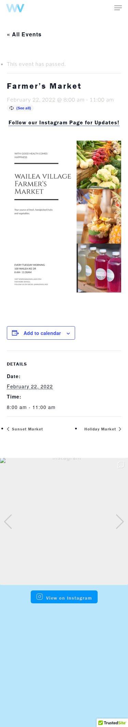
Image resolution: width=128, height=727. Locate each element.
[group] (64, 521)
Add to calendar (42, 333)
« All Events (24, 34)
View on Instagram (69, 598)
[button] (53, 580)
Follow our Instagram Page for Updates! (64, 122)
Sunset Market (27, 428)
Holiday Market (100, 428)
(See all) (23, 107)
